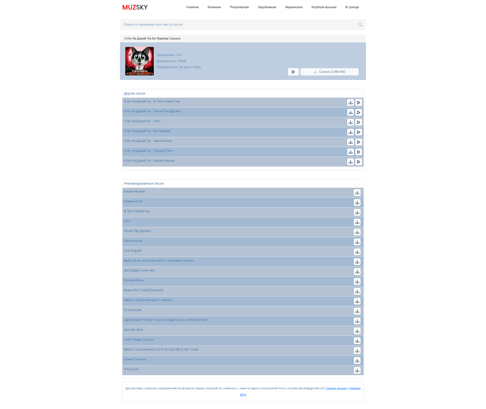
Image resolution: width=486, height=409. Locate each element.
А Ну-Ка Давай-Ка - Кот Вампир (147, 131)
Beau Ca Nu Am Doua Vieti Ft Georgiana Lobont (159, 260)
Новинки (214, 7)
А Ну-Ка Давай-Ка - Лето (142, 121)
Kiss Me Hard (133, 330)
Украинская (293, 7)
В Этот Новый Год (137, 211)
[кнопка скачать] (350, 102)
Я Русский (131, 369)
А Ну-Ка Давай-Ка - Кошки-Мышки (149, 160)
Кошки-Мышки (134, 191)
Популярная (239, 7)
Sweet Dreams (135, 359)
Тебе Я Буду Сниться (139, 339)
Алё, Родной (132, 250)
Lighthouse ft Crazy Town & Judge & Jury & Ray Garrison (166, 320)
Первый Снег (133, 201)
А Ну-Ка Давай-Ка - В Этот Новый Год (151, 101)
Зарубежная (267, 7)
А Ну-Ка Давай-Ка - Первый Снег (148, 151)
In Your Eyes (133, 310)
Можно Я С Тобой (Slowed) (143, 290)
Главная (192, 7)
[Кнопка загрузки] (357, 192)
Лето (127, 221)
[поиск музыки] (360, 25)
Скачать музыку (336, 388)
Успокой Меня (134, 280)
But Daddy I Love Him (139, 270)
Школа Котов (133, 241)
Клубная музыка (324, 7)
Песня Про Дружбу (137, 231)
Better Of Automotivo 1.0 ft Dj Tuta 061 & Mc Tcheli (161, 349)
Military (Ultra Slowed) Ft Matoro (148, 300)
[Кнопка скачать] (357, 251)
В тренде (352, 7)
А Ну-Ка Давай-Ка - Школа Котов (148, 141)
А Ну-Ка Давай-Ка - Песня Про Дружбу (152, 111)
